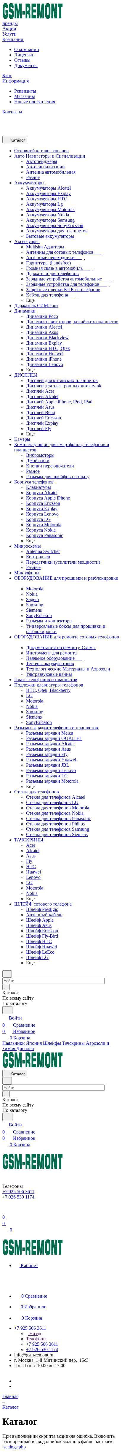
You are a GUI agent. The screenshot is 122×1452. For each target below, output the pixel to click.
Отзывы (22, 60)
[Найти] (7, 1010)
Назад (34, 1333)
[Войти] (5, 1209)
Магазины (24, 96)
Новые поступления (34, 101)
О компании (26, 49)
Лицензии (24, 54)
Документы (26, 65)
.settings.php (14, 1446)
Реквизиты (25, 90)
